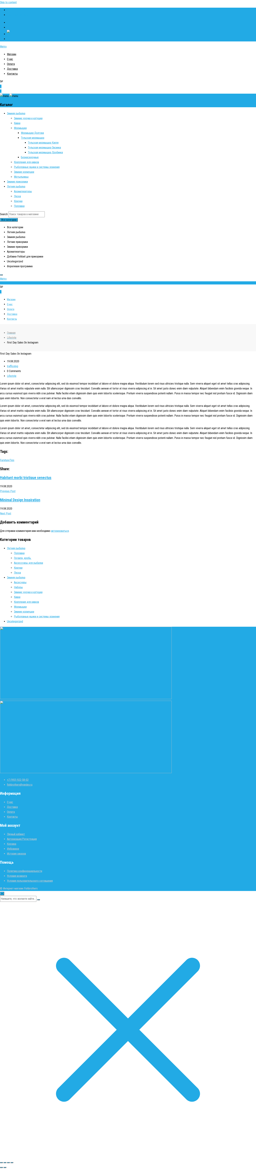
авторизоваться (60, 531)
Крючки (18, 201)
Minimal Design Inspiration (20, 500)
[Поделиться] (8, 1162)
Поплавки (19, 206)
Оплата (11, 64)
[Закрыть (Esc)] (11, 1162)
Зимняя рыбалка (16, 113)
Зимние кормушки (24, 172)
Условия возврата (17, 876)
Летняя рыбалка (16, 186)
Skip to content (8, 2)
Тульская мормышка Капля (43, 142)
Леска (17, 196)
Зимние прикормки (17, 181)
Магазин (11, 54)
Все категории (8, 219)
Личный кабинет (16, 834)
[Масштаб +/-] (1, 1162)
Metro (3, 46)
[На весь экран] (4, 1162)
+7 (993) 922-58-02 (18, 10)
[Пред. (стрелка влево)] (1, 1167)
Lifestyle (11, 376)
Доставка (12, 69)
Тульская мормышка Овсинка (44, 147)
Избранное (13, 848)
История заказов (16, 853)
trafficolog (12, 366)
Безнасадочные (30, 157)
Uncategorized (15, 621)
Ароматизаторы (23, 191)
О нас (10, 59)
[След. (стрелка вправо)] (4, 1167)
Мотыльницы (21, 176)
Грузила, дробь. (22, 558)
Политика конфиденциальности (24, 871)
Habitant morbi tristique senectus (25, 477)
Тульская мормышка (32, 137)
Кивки (17, 123)
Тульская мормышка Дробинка (45, 152)
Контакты (12, 73)
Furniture (5, 460)
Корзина (11, 844)
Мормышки (20, 128)
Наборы (18, 587)
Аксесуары (20, 582)
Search (4, 214)
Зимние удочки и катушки (28, 118)
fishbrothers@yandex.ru (19, 15)
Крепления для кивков (26, 162)
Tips (12, 460)
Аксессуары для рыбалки (28, 563)
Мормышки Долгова (32, 133)
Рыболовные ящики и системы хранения (37, 167)
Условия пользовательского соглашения (30, 880)
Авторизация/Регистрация (22, 839)
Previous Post (7, 491)
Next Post (5, 513)
